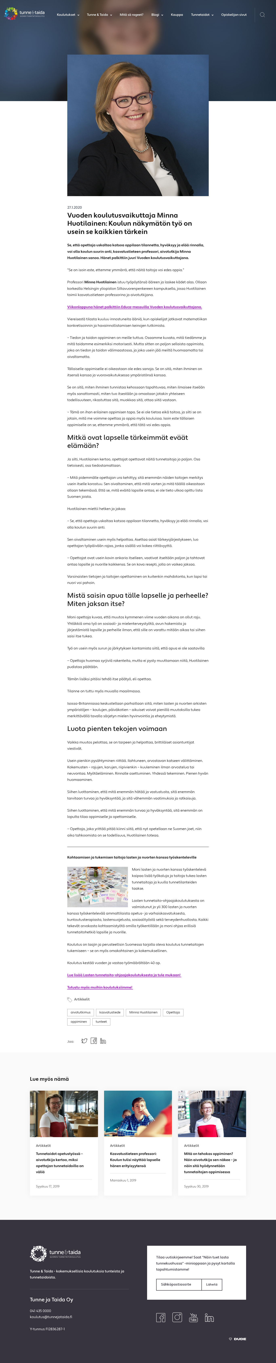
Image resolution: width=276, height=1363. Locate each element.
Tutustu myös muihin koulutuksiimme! (100, 988)
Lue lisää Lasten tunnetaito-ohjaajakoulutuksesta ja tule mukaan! (124, 975)
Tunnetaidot (200, 15)
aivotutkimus (81, 1012)
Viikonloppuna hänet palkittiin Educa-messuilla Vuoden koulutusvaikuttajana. (134, 307)
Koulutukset (66, 15)
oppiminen (79, 1022)
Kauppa (177, 15)
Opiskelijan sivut (234, 15)
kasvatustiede (109, 1012)
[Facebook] (160, 1321)
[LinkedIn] (209, 1321)
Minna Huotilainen (143, 1012)
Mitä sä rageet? (131, 15)
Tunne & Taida (97, 15)
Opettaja (173, 1012)
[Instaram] (177, 1321)
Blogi (155, 15)
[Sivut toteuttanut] (237, 1340)
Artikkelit (82, 999)
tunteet (101, 1022)
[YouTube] (193, 1321)
